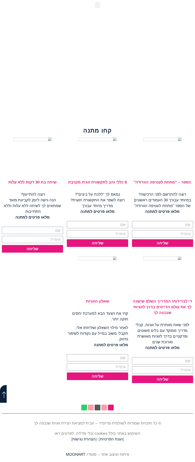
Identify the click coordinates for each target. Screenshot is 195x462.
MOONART (75, 454)
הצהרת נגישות (83, 439)
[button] (97, 5)
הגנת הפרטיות (111, 439)
